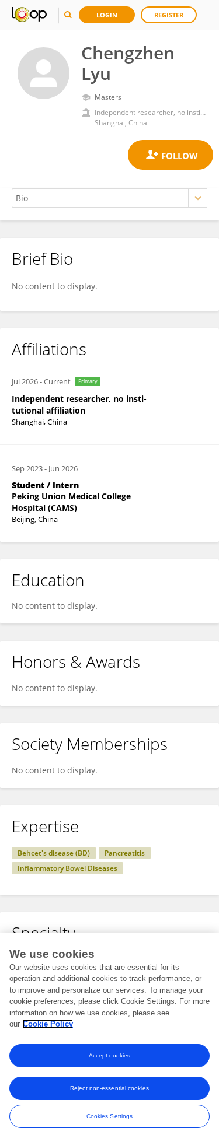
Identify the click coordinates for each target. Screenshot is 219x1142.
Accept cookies (109, 1055)
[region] (109, 1037)
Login (106, 14)
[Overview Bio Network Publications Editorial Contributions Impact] (109, 198)
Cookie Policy (48, 1024)
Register (168, 14)
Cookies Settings (109, 1116)
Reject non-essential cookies (109, 1088)
